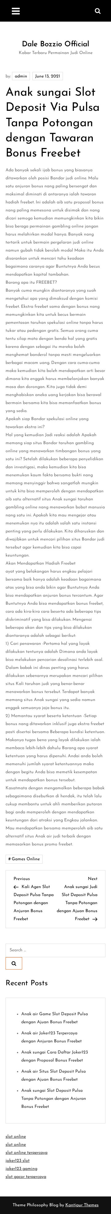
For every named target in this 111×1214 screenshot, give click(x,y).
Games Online (26, 859)
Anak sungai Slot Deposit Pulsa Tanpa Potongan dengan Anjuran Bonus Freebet (53, 1098)
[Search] (14, 963)
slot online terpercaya (26, 1152)
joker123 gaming (21, 1168)
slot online (16, 1136)
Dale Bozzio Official (55, 44)
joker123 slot (18, 1160)
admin (21, 76)
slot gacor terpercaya (26, 1176)
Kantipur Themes (82, 1205)
